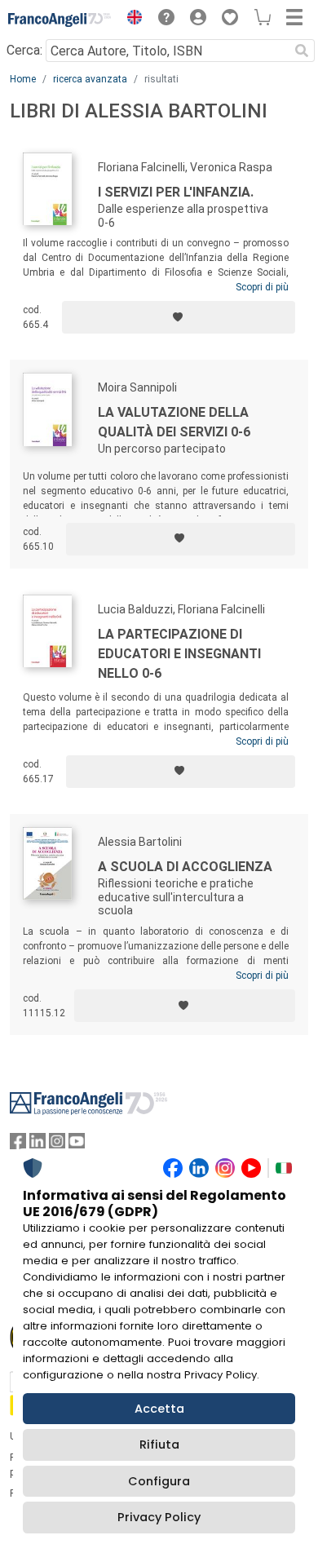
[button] (130, 20)
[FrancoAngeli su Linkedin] (37, 1145)
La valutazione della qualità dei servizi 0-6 (174, 422)
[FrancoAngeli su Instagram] (57, 1145)
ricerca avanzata (90, 79)
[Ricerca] (302, 50)
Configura (159, 1481)
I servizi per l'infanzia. (176, 192)
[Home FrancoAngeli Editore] (60, 19)
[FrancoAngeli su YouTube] (76, 1145)
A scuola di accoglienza (185, 866)
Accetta (159, 1408)
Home (23, 79)
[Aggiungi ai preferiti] (178, 317)
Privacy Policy (159, 1517)
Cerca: (24, 50)
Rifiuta (159, 1444)
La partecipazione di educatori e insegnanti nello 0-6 (179, 653)
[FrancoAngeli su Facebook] (18, 1145)
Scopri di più (262, 287)
